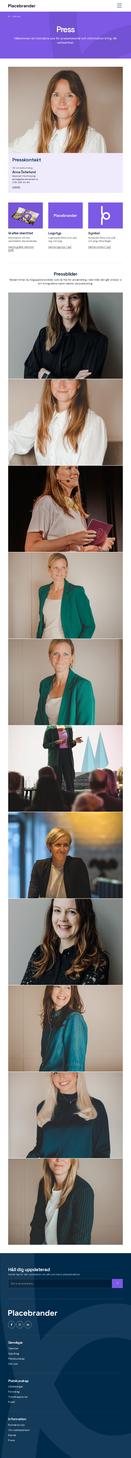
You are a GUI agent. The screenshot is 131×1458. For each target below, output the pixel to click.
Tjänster (13, 1348)
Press (11, 1440)
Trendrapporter (18, 1397)
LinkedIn (16, 187)
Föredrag (14, 1391)
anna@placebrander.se (25, 179)
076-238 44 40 (21, 182)
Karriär (12, 1435)
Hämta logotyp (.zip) (59, 247)
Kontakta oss (16, 1425)
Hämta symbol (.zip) (99, 247)
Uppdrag (13, 1353)
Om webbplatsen (19, 1430)
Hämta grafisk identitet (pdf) (21, 249)
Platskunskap (16, 1358)
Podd (11, 1402)
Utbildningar (15, 1386)
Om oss (16, 16)
